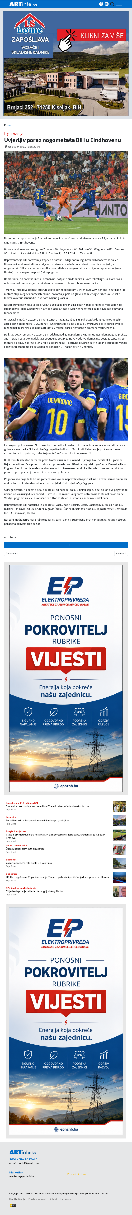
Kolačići (53, 1199)
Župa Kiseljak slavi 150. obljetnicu (25, 848)
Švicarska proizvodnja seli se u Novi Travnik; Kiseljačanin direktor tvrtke (47, 806)
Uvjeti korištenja (17, 1199)
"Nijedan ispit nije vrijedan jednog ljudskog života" (34, 891)
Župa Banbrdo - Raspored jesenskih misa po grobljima (37, 820)
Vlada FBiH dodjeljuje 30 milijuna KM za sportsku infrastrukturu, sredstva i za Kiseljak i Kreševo (56, 836)
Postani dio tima (76, 1174)
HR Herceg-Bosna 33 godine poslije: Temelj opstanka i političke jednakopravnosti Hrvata (57, 877)
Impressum (66, 1199)
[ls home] (66, 63)
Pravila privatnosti (37, 1199)
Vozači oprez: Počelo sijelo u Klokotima (29, 862)
